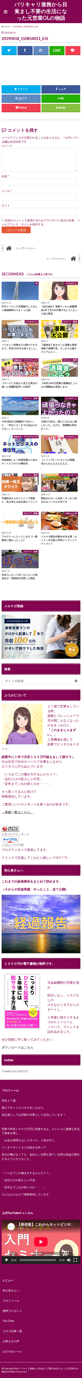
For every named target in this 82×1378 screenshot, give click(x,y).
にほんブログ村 (13, 845)
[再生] (7, 1260)
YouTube (8, 1320)
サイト (6, 205)
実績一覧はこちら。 (19, 812)
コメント (7, 145)
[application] (41, 1242)
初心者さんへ (11, 1290)
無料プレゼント (12, 1310)
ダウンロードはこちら (17, 1047)
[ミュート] (69, 1260)
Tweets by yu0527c (15, 1071)
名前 (5, 176)
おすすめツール (12, 1351)
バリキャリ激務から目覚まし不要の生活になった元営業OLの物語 (40, 11)
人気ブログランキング (15, 834)
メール (7, 191)
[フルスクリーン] (75, 1260)
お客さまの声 (11, 1341)
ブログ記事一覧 (12, 1331)
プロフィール (11, 1300)
